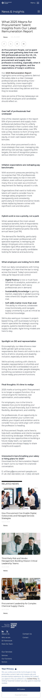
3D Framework (7, 641)
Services (5, 655)
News (5, 37)
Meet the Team (7, 644)
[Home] (7, 3)
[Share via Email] (23, 43)
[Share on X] (10, 43)
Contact (25, 637)
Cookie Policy (32, 679)
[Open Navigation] (37, 2)
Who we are (6, 637)
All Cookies (21, 689)
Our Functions (7, 659)
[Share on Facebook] (4, 43)
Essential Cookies (21, 695)
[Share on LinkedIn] (17, 43)
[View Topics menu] (38, 11)
